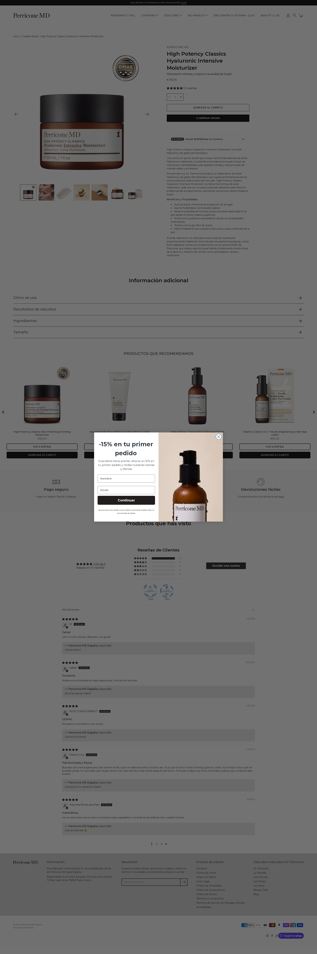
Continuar (126, 500)
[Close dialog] (219, 437)
